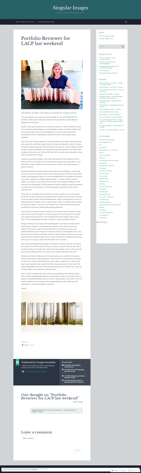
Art (101, 145)
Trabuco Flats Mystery (106, 212)
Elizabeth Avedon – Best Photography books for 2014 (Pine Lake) (111, 97)
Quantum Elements (105, 202)
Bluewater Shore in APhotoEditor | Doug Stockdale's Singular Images (54, 410)
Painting (102, 184)
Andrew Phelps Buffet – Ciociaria (109, 94)
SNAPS (102, 207)
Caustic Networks (105, 155)
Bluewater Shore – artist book (109, 150)
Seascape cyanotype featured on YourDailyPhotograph (109, 67)
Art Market (67, 365)
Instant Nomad (104, 173)
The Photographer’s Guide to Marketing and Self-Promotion (74, 381)
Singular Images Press (46, 22)
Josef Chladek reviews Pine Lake (109, 112)
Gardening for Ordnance (107, 165)
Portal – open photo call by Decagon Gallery (108, 58)
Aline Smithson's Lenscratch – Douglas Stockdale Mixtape (111, 83)
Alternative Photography (107, 139)
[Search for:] (112, 46)
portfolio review (69, 371)
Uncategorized (104, 215)
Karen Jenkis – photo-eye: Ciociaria (110, 114)
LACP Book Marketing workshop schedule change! (74, 376)
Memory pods (104, 178)
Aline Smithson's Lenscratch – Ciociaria (111, 87)
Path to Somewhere (106, 186)
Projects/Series (69, 367)
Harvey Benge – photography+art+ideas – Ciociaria (112, 105)
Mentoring (71, 369)
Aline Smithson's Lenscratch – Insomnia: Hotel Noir (112, 90)
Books (101, 152)
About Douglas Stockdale (25, 22)
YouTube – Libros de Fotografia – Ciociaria (112, 130)
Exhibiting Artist (105, 70)
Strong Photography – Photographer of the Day (111, 126)
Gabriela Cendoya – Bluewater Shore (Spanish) (110, 101)
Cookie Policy (34, 469)
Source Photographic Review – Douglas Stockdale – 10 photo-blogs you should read (111, 121)
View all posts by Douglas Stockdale (35, 371)
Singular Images (70, 7)
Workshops (103, 217)
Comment (77, 450)
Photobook (103, 189)
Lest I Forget (103, 176)
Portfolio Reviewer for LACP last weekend (45, 41)
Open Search (126, 22)
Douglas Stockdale (69, 113)
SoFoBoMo (103, 210)
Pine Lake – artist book (106, 197)
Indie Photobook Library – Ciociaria (110, 109)
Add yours (78, 402)
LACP (66, 369)
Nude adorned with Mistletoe (108, 73)
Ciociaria (102, 158)
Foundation (103, 163)
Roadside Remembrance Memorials (110, 205)
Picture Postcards (105, 194)
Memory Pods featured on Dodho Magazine (107, 62)
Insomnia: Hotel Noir (106, 171)
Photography (76, 365)
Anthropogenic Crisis (106, 142)
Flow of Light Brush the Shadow (109, 160)
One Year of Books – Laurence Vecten (111, 117)
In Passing (103, 168)
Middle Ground (104, 181)
